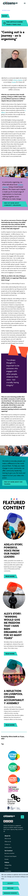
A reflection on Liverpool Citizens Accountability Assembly (14, 697)
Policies (7, 862)
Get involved (8, 850)
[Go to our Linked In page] (12, 821)
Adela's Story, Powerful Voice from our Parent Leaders (13, 550)
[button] (24, 3)
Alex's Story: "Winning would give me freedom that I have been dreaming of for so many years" (13, 626)
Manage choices (10, 893)
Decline (10, 888)
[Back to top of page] (22, 816)
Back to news (7, 10)
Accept (10, 883)
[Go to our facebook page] (4, 821)
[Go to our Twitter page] (7, 821)
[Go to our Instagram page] (9, 821)
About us (7, 836)
